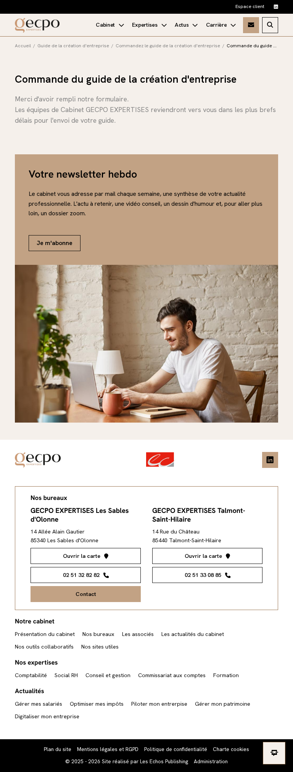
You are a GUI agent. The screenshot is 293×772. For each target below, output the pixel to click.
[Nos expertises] (149, 25)
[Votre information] (186, 25)
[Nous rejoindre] (221, 25)
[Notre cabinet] (110, 25)
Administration (211, 761)
